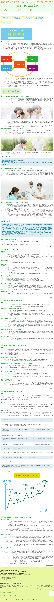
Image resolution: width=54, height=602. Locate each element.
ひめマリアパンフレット (9, 595)
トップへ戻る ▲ (49, 246)
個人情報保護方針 (8, 592)
